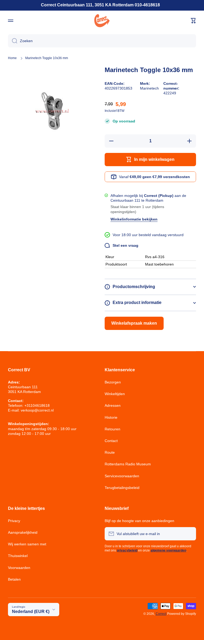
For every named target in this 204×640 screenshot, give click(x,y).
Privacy (14, 521)
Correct (161, 614)
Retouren (112, 429)
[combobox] (102, 40)
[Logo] (102, 20)
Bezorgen (113, 382)
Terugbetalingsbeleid (122, 487)
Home (12, 58)
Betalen (14, 579)
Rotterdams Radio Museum (128, 464)
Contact (111, 441)
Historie (111, 417)
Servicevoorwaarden (122, 476)
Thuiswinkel (18, 556)
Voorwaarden (19, 568)
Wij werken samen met (27, 544)
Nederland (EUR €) (30, 611)
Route (110, 452)
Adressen (113, 405)
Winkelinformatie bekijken (134, 219)
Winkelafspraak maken (134, 323)
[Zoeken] (12, 40)
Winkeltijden (115, 394)
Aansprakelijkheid (22, 532)
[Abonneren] (189, 533)
